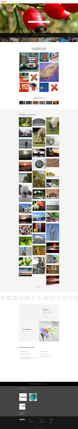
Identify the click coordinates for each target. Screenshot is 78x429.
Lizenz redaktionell (42, 421)
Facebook (51, 421)
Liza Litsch (36, 160)
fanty (42, 83)
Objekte (7, 299)
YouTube (51, 423)
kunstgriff (49, 148)
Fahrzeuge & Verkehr (69, 299)
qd (48, 159)
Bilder (45, 316)
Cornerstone (43, 53)
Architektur (44, 299)
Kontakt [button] (70, 1)
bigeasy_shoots (23, 258)
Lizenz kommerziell (42, 422)
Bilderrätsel (57, 299)
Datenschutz (31, 420)
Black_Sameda (22, 151)
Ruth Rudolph (22, 248)
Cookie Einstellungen (32, 421)
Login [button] (75, 1)
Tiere (32, 299)
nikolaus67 (49, 224)
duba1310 (36, 246)
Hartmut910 (36, 190)
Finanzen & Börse (75, 299)
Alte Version (20, 1)
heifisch (49, 190)
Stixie (21, 140)
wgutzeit (22, 268)
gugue (22, 129)
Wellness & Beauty (38, 299)
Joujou (49, 213)
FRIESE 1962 (49, 276)
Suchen (49, 22)
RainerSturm (49, 243)
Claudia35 (22, 83)
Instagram (51, 422)
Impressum (31, 422)
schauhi (22, 185)
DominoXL (22, 118)
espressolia (49, 137)
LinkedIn (51, 420)
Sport (13, 299)
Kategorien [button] (12, 1)
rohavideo (22, 204)
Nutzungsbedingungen (42, 420)
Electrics (36, 118)
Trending (25, 334)
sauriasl (22, 226)
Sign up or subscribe (46, 384)
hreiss (52, 53)
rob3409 (49, 266)
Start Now (39, 374)
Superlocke (22, 174)
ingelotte (49, 118)
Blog (17, 1)
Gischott (36, 171)
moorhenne (49, 180)
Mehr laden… (39, 287)
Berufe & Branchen (50, 299)
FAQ (15, 1)
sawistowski (33, 73)
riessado (22, 216)
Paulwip (22, 73)
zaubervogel (36, 235)
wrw (35, 149)
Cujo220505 (22, 53)
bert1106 (22, 162)
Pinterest (51, 424)
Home (9, 1)
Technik (26, 299)
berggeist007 (36, 213)
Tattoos (19, 299)
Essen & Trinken (62, 299)
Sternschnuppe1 (43, 63)
